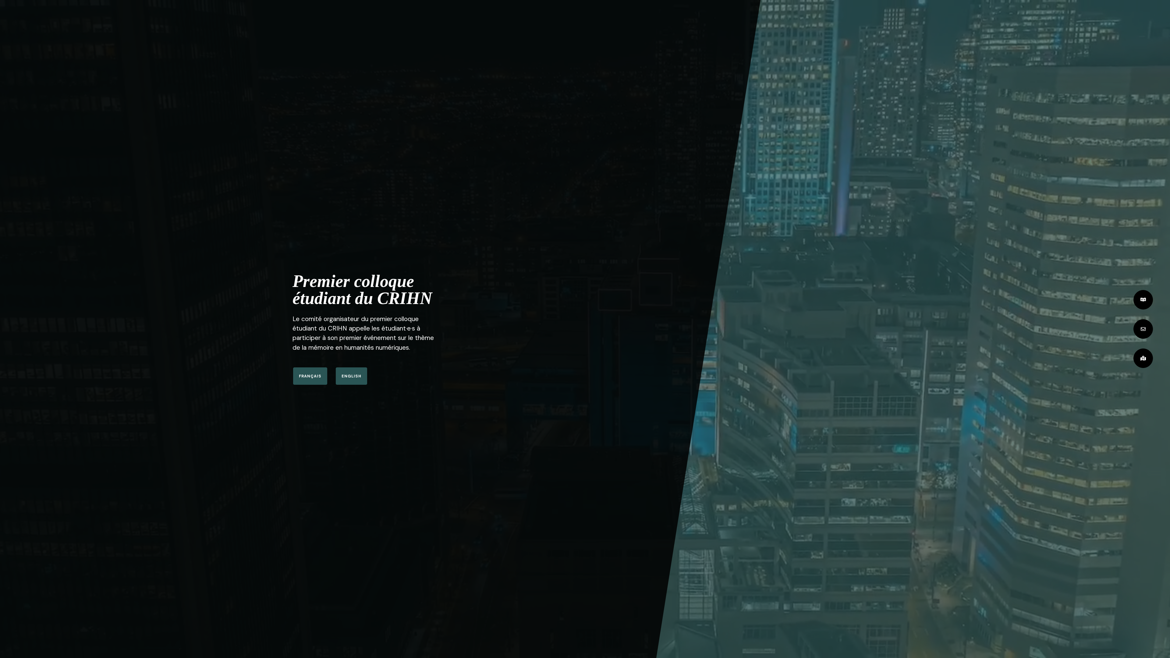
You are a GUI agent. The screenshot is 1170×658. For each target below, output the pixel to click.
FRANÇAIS (310, 376)
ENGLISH (351, 376)
